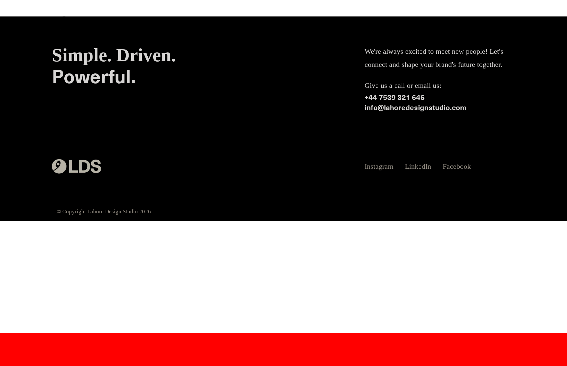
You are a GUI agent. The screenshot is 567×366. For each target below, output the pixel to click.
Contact (447, 23)
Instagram (379, 166)
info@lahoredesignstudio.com (416, 107)
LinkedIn (418, 166)
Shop (503, 23)
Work (395, 23)
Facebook (457, 166)
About (420, 23)
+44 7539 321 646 (395, 97)
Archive (477, 23)
